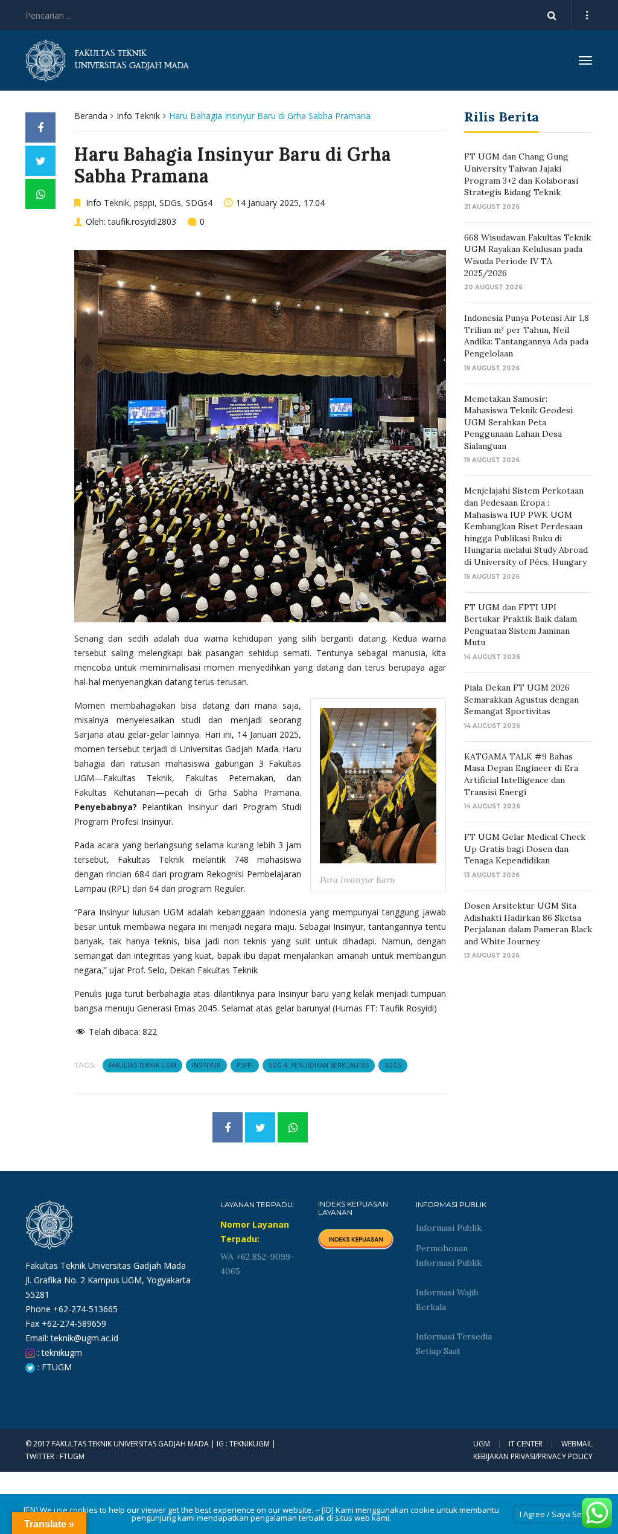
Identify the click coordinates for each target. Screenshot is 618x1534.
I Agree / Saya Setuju (558, 1514)
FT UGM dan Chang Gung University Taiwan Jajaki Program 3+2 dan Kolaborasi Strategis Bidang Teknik (521, 174)
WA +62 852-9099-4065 (257, 1264)
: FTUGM (53, 1367)
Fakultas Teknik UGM (142, 1065)
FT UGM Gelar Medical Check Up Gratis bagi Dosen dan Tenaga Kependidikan (524, 848)
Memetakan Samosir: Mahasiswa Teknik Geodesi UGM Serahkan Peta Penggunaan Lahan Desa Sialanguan (518, 422)
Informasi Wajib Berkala (447, 1299)
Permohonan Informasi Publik (449, 1255)
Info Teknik (138, 115)
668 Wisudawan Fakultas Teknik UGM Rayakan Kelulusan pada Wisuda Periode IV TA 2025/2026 (527, 255)
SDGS (392, 1065)
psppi (144, 202)
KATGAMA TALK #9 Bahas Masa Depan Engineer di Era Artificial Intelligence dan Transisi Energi (521, 774)
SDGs (170, 202)
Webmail (577, 1444)
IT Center (526, 1444)
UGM (481, 1444)
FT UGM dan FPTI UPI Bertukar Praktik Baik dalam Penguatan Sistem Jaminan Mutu (520, 625)
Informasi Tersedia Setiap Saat (454, 1343)
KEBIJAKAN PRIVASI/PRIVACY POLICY (533, 1456)
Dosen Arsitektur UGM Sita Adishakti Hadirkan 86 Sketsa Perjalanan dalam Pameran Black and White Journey (528, 923)
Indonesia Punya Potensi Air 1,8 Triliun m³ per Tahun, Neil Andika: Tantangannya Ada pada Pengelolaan (526, 335)
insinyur (206, 1065)
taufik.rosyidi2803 (142, 221)
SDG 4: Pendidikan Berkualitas (319, 1065)
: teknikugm (58, 1352)
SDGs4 (199, 202)
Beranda (90, 115)
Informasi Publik (449, 1227)
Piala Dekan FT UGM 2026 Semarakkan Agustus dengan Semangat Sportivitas (521, 699)
